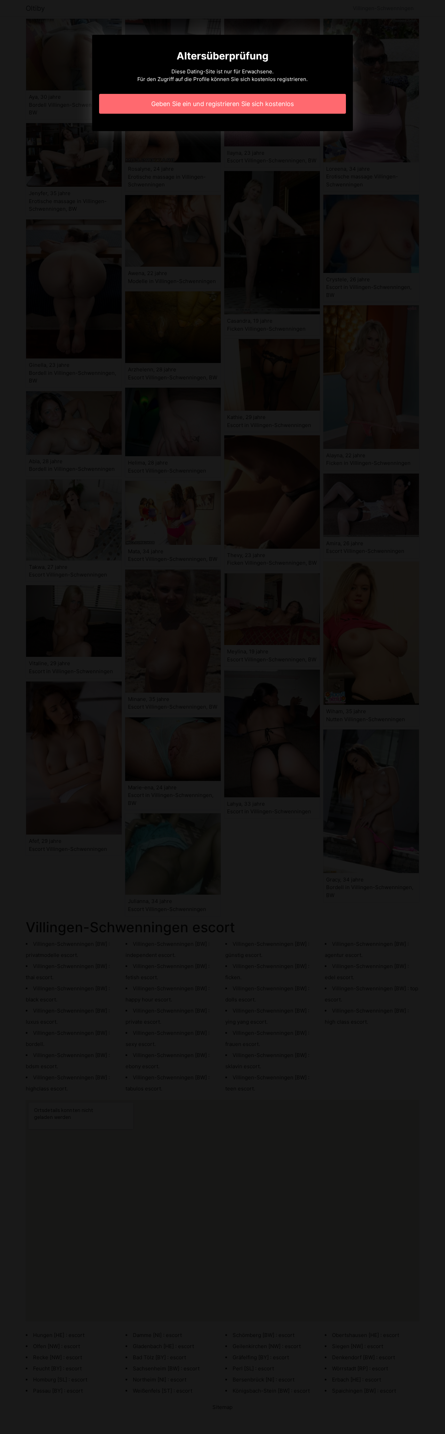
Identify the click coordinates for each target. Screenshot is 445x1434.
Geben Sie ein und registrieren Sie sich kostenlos (222, 103)
